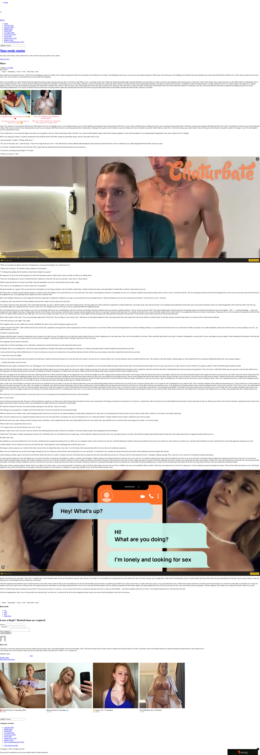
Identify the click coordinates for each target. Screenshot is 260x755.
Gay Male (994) (9, 33)
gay (5, 610)
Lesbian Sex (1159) (10, 38)
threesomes (7, 616)
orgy (5, 614)
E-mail (4, 627)
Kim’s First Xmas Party (7, 659)
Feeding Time (4, 657)
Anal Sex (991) (9, 27)
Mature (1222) (8, 40)
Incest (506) (8, 36)
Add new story (9, 25)
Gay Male (10, 68)
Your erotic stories (12, 50)
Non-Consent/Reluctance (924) (14, 42)
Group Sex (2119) (10, 34)
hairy (5, 612)
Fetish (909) (8, 31)
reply (31, 656)
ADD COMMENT (6, 633)
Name (2, 625)
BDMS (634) (8, 29)
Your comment (5, 631)
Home (6, 2)
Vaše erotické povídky (11, 745)
